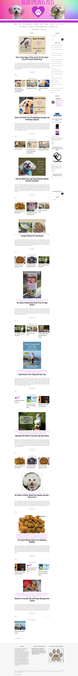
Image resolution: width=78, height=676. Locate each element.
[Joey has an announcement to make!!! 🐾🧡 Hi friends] (51, 107)
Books (24, 370)
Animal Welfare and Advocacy (41, 26)
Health (24, 299)
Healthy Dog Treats (30, 299)
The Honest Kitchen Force (22, 538)
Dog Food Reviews (23, 234)
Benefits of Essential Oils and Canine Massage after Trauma (32, 599)
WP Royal (20, 674)
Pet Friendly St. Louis (53, 26)
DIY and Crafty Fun (23, 26)
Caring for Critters (26, 593)
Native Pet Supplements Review (56, 63)
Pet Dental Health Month (43, 493)
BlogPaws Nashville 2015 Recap (32, 88)
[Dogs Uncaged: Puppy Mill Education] (56, 655)
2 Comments (48, 320)
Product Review (43, 432)
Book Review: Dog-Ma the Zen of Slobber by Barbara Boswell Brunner (32, 569)
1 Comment (48, 559)
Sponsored (37, 372)
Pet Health (37, 432)
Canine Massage (29, 370)
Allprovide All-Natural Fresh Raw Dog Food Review (32, 435)
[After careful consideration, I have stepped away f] (54, 107)
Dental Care (18, 493)
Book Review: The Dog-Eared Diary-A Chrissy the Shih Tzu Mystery (31, 406)
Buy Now (52, 144)
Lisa (17, 75)
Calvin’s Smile (53, 92)
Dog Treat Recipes (44, 534)
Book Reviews (19, 370)
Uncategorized (39, 177)
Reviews (41, 234)
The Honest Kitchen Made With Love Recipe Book (37, 538)
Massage (46, 594)
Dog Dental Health (25, 493)
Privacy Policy (44, 29)
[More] (59, 140)
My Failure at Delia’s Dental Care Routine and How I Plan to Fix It (32, 496)
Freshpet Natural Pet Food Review (32, 235)
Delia (27, 55)
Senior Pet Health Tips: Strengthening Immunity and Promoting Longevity (19, 90)
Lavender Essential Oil (39, 594)
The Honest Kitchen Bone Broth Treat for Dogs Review (32, 303)
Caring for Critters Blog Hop (36, 593)
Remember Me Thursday (55, 82)
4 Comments (48, 512)
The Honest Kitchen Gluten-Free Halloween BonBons (32, 541)
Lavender (33, 594)
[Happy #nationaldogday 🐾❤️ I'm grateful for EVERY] (51, 108)
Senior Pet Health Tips (33, 55)
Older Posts (17, 638)
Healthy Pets (24, 177)
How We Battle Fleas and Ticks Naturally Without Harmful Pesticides (32, 179)
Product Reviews (36, 234)
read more (32, 72)
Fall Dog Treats (20, 535)
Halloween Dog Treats (28, 535)
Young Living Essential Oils (32, 596)
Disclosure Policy (35, 29)
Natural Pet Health (32, 177)
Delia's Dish (17, 234)
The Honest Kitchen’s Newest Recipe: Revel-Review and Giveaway (43, 335)
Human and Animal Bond (27, 371)
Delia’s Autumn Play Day (18, 148)
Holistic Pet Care (18, 371)
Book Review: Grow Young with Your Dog (32, 374)
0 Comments (48, 75)
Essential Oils (45, 593)
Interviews (31, 26)
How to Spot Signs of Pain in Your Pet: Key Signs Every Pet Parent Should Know (32, 58)
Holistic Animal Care (44, 299)
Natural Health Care (45, 431)
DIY (32, 534)
